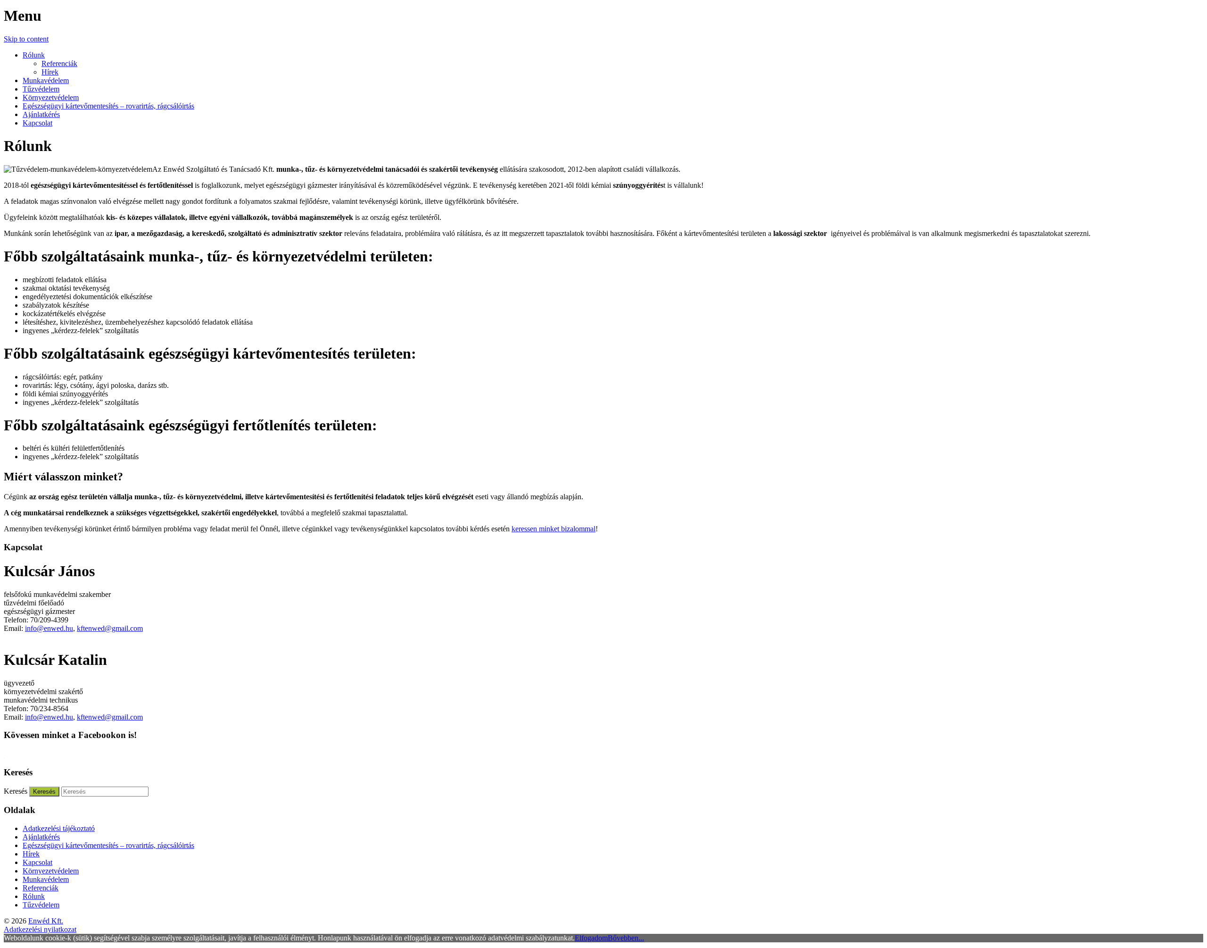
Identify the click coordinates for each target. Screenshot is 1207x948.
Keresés (15, 791)
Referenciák (59, 63)
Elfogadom (591, 938)
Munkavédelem (46, 80)
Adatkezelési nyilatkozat (40, 929)
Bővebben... (626, 938)
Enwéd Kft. (45, 921)
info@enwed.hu (49, 628)
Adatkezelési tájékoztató (59, 828)
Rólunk (34, 55)
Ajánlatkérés (41, 114)
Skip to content (26, 39)
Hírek (49, 72)
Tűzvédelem (41, 89)
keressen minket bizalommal (553, 529)
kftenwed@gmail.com (110, 628)
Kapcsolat (37, 123)
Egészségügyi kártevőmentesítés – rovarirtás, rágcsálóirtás (108, 106)
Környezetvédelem (51, 97)
